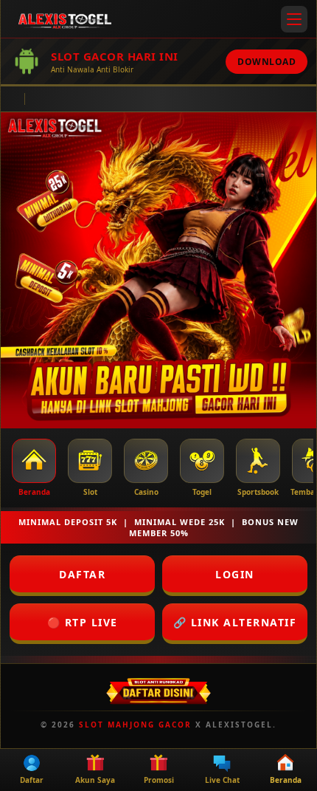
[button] (294, 19)
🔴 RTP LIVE (82, 622)
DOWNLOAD (266, 61)
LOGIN (234, 574)
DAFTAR (82, 574)
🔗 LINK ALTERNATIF (235, 622)
